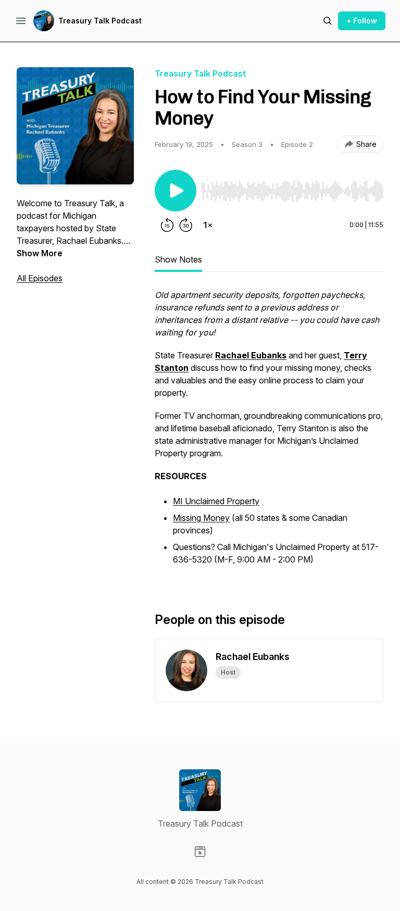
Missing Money (201, 518)
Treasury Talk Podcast (100, 20)
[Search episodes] (327, 21)
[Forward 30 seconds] (186, 225)
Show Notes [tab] (178, 259)
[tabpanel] (269, 433)
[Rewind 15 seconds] (167, 225)
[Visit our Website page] (200, 851)
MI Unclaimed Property (216, 501)
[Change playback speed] (207, 225)
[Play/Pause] (175, 190)
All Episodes (40, 278)
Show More (40, 253)
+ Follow (361, 20)
